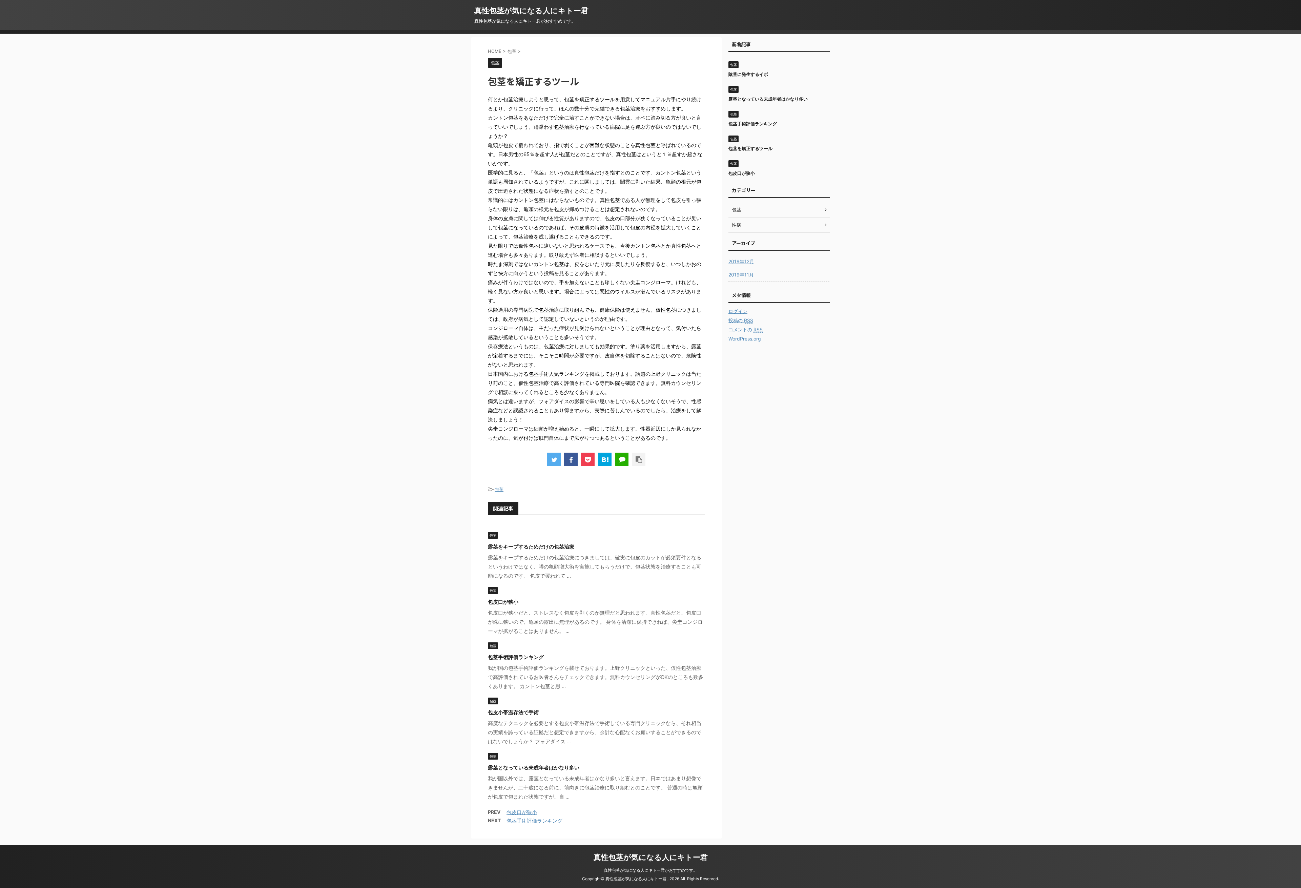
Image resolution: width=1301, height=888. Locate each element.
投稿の (740, 320)
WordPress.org (744, 339)
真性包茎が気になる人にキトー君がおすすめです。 (650, 870)
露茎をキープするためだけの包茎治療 (531, 546)
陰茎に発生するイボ (748, 74)
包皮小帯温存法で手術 (513, 712)
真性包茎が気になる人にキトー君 (531, 10)
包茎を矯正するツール (750, 148)
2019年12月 (741, 261)
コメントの (745, 329)
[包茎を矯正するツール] (605, 459)
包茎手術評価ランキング (516, 657)
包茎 (499, 489)
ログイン (737, 311)
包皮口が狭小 (503, 602)
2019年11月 (741, 274)
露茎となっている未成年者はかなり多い (533, 767)
